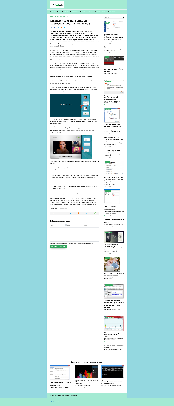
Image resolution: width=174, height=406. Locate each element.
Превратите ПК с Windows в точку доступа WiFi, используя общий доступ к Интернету (112, 381)
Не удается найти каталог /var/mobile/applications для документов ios (113, 139)
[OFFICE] (114, 31)
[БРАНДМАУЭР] (113, 330)
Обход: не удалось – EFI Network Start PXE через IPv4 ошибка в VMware (113, 207)
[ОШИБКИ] (114, 174)
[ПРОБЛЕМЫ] (114, 93)
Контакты (74, 395)
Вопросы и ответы (100, 11)
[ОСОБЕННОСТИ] (114, 298)
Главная (52, 11)
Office (58, 11)
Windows (83, 11)
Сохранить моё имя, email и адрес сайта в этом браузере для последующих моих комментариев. (72, 243)
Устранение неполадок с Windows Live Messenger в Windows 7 (112, 126)
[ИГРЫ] (114, 65)
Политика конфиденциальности (59, 395)
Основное (90, 11)
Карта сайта (111, 11)
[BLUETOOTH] (114, 242)
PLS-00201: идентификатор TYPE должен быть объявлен (113, 151)
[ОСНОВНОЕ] (112, 122)
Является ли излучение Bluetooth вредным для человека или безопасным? (113, 246)
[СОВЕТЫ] (112, 270)
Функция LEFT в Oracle (111, 47)
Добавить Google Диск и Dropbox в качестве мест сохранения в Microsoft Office (113, 35)
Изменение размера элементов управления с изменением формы (114, 220)
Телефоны (65, 11)
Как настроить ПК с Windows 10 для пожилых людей (114, 274)
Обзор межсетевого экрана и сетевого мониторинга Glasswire (113, 334)
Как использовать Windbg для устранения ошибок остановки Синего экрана (113, 179)
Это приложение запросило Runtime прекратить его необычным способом (113, 97)
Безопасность (74, 11)
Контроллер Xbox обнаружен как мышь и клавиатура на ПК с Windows (114, 69)
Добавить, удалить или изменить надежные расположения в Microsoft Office (60, 383)
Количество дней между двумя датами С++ (114, 346)
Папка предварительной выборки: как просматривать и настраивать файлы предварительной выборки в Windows (114, 304)
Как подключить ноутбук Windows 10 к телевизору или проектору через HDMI (86, 381)
